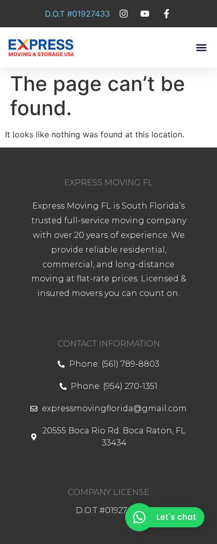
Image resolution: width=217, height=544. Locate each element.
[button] (201, 47)
